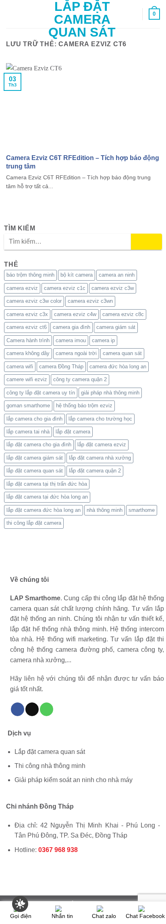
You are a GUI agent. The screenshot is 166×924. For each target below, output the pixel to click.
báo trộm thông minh (30, 275)
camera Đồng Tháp (61, 366)
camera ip (103, 340)
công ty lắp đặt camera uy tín (40, 393)
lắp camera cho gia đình (34, 419)
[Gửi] (146, 242)
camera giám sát (115, 327)
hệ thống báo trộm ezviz (84, 405)
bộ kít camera (76, 275)
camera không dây (28, 353)
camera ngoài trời (76, 353)
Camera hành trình (28, 340)
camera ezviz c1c (64, 288)
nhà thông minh (104, 510)
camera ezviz (22, 288)
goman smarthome (28, 405)
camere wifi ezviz (26, 379)
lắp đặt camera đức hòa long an (43, 510)
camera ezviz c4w (75, 314)
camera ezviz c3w (112, 288)
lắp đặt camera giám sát (34, 458)
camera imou (71, 340)
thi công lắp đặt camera (33, 523)
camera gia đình (71, 327)
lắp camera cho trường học (100, 419)
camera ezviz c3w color (34, 301)
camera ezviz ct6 (26, 327)
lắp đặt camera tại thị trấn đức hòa (46, 484)
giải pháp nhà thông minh (110, 393)
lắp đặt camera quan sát (34, 471)
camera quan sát (122, 353)
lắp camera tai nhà (28, 432)
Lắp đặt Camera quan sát (82, 19)
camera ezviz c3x (27, 314)
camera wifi (19, 366)
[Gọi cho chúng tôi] (46, 709)
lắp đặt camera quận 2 (95, 471)
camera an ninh (117, 275)
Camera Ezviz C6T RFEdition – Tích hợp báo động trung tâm (82, 162)
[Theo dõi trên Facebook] (17, 709)
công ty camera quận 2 (80, 379)
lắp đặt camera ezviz (101, 444)
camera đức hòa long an (117, 366)
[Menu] (11, 14)
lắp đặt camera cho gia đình (38, 444)
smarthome (142, 510)
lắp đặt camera (73, 432)
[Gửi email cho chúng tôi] (32, 709)
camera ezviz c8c (123, 314)
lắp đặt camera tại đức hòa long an (47, 497)
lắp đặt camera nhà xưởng (100, 458)
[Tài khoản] (133, 14)
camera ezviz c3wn (90, 301)
